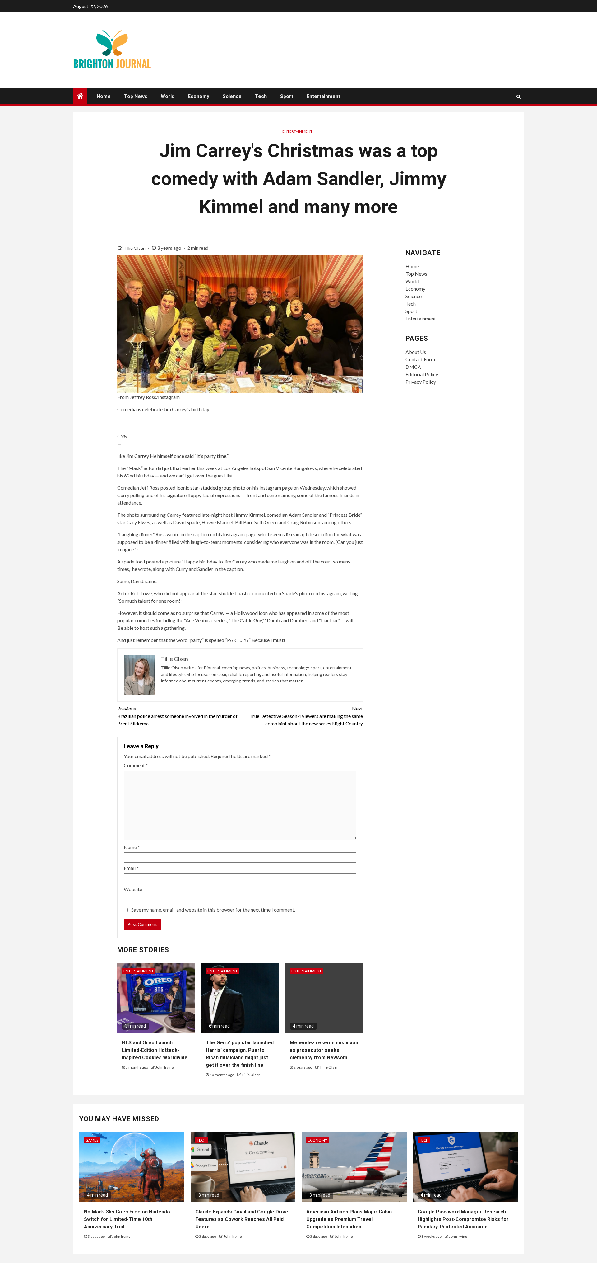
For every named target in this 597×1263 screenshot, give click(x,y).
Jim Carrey (137, 456)
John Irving (164, 1067)
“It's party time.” (212, 456)
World (167, 96)
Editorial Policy (421, 374)
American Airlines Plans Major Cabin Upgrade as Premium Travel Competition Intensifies (349, 1219)
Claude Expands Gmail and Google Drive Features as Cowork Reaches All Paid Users (241, 1219)
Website (133, 889)
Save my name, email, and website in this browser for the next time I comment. (213, 910)
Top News (135, 96)
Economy (198, 96)
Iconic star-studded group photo (210, 488)
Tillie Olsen (134, 248)
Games (92, 1140)
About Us (415, 352)
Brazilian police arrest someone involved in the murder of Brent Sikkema (177, 715)
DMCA (413, 367)
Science (232, 96)
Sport (286, 96)
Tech (261, 96)
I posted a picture (162, 561)
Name (132, 847)
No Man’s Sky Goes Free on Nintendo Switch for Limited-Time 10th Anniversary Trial (127, 1219)
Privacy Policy (420, 382)
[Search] (518, 96)
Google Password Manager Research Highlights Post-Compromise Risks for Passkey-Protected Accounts (463, 1219)
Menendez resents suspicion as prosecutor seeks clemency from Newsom (324, 1050)
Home (104, 96)
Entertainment (323, 96)
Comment (136, 765)
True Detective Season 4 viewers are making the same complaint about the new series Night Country (306, 715)
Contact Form (420, 359)
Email (131, 868)
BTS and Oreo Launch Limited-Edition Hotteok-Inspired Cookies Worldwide (154, 1050)
